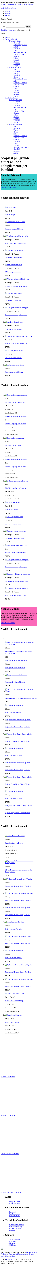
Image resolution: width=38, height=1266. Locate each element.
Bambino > (4, 187)
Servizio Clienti (14, 1239)
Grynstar (9, 1259)
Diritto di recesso (15, 1228)
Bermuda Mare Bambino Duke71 (16, 552)
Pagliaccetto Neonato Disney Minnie (17, 727)
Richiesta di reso (14, 1216)
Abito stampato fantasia (13, 272)
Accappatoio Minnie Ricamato (15, 668)
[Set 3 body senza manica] (14, 351)
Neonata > (11, 623)
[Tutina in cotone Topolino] (14, 748)
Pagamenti (12, 1212)
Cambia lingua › (31, 1252)
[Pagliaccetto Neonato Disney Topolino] (19, 879)
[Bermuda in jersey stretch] (14, 438)
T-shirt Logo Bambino (12, 1022)
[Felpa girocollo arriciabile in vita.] (17, 279)
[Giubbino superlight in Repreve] (16, 481)
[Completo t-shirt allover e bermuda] (17, 574)
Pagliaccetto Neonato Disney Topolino (18, 886)
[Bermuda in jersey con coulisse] (16, 395)
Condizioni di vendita (16, 1225)
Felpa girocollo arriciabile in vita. (16, 286)
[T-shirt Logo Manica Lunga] (15, 993)
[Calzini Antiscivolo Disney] (15, 836)
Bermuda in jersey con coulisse (15, 402)
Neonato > (4, 623)
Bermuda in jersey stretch (13, 445)
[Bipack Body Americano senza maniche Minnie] (21, 691)
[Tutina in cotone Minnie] (14, 705)
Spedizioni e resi (14, 1214)
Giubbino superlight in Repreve (15, 488)
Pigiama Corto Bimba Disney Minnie (17, 741)
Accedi (7, 15)
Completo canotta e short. (13, 257)
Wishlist (7, 12)
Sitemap (12, 1243)
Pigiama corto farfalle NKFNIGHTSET (18, 343)
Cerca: (3, 26)
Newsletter (12, 1241)
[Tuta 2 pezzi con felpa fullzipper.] (16, 308)
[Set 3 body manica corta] (14, 517)
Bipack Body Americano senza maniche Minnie (21, 698)
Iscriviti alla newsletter (8, 8)
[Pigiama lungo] (10, 207)
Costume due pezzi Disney (14, 229)
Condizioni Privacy (15, 1226)
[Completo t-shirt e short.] (14, 293)
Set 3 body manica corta (13, 524)
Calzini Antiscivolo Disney (14, 843)
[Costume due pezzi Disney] (15, 222)
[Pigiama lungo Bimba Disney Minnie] (18, 805)
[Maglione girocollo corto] (14, 322)
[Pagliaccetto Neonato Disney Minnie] (18, 720)
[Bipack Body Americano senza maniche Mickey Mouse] (21, 644)
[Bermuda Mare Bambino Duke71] (17, 545)
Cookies (12, 1230)
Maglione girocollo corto (13, 329)
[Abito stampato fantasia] (13, 265)
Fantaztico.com (23, 1254)
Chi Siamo (12, 1245)
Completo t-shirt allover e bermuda (16, 581)
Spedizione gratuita (7, 30)
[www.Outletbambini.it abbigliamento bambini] (17, 4)
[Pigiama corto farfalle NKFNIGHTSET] (19, 336)
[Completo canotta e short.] (14, 250)
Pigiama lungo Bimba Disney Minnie (17, 813)
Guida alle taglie (14, 1203)
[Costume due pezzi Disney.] (15, 365)
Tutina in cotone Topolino (13, 755)
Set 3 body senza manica (13, 358)
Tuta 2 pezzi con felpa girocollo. (15, 243)
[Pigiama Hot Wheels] (12, 502)
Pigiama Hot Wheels (12, 509)
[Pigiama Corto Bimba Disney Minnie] (18, 734)
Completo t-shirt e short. (13, 300)
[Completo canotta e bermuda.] (15, 531)
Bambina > (12, 187)
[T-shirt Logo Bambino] (13, 1015)
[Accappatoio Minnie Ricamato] (16, 660)
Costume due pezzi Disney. (14, 372)
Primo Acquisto (14, 1201)
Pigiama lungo (10, 214)
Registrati (8, 13)
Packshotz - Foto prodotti (9, 1254)
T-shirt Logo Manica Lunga (14, 1001)
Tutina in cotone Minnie (13, 712)
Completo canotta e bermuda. (15, 538)
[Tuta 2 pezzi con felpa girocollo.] (16, 236)
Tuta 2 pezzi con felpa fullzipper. (16, 315)
